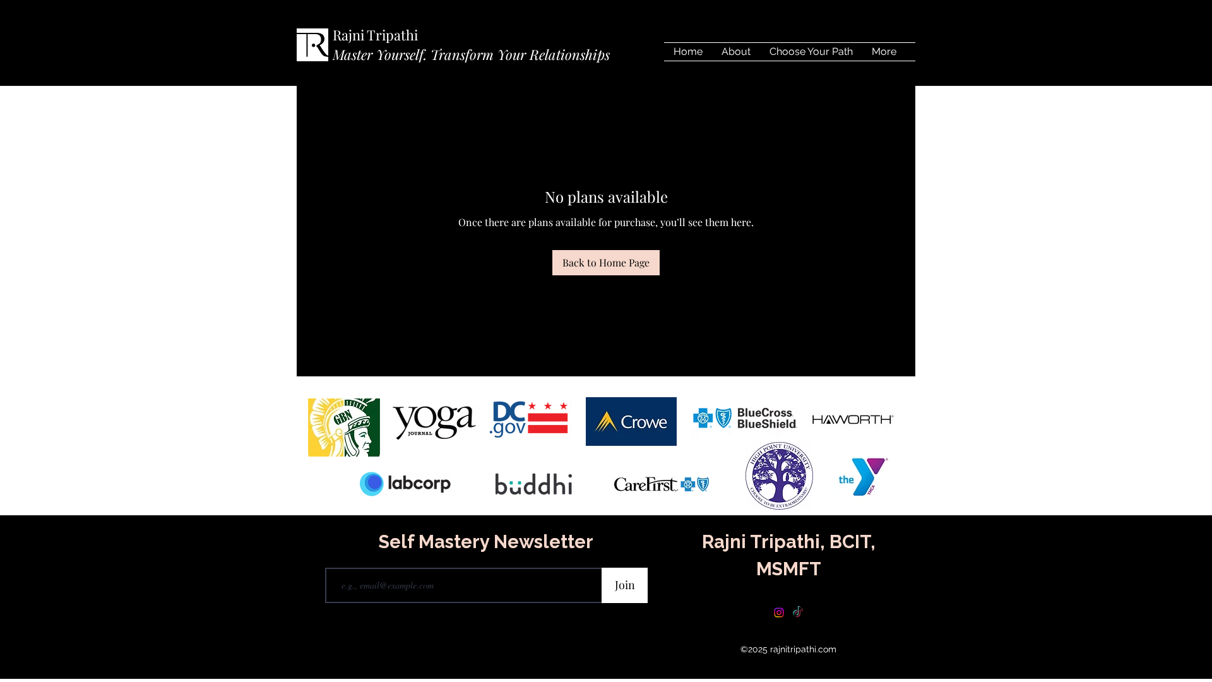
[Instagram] (779, 612)
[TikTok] (798, 612)
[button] (811, 52)
